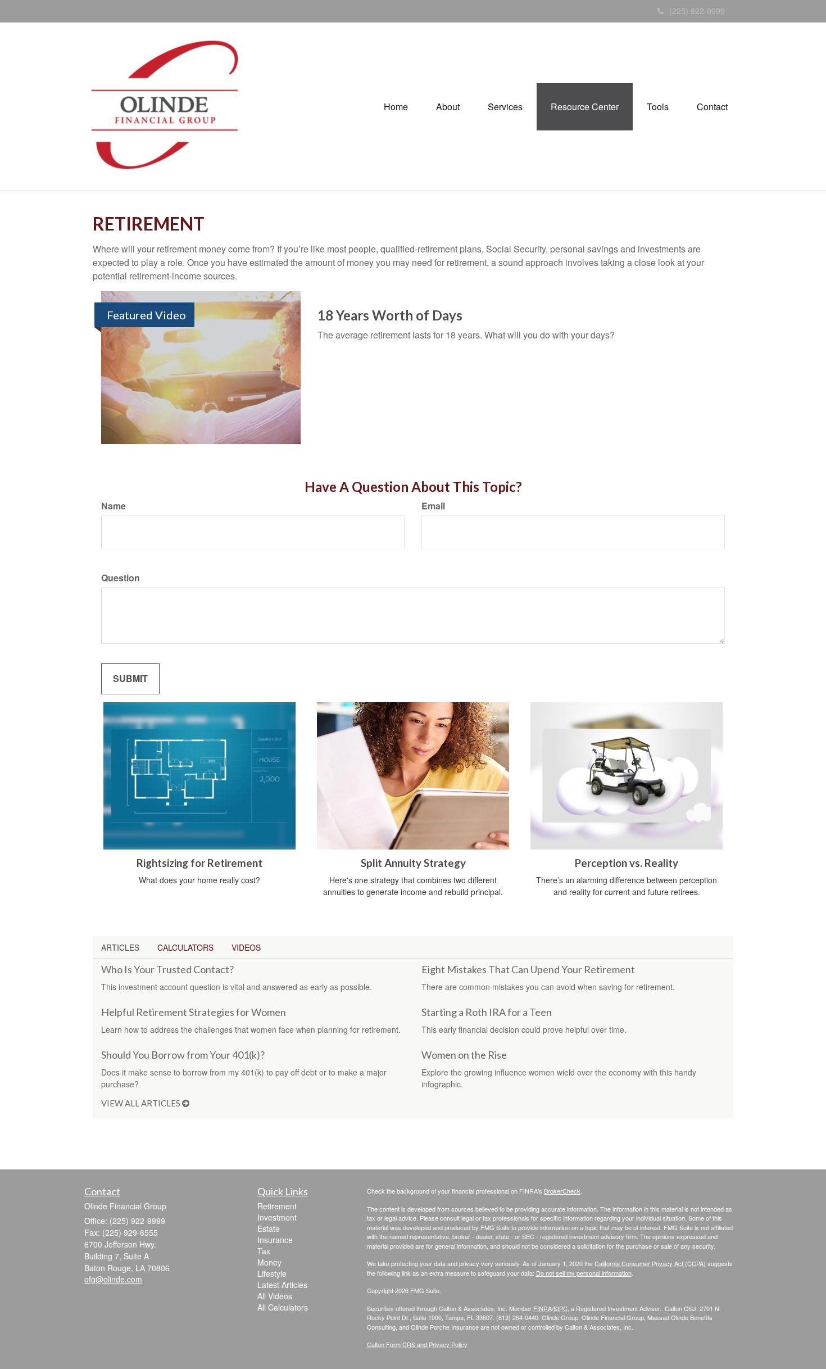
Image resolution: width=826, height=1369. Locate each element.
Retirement (277, 1206)
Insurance (275, 1239)
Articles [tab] (120, 947)
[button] (448, 106)
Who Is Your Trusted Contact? (167, 969)
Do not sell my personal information (584, 1272)
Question (120, 578)
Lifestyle (272, 1273)
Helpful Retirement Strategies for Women (193, 1012)
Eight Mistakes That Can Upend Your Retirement (528, 969)
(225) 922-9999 (697, 10)
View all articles (141, 1103)
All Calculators (282, 1307)
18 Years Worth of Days (389, 315)
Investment (277, 1217)
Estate (268, 1228)
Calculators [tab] (185, 947)
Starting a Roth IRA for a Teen (486, 1012)
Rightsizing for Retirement (199, 863)
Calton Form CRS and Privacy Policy (417, 1344)
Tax (263, 1251)
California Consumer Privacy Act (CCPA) (650, 1263)
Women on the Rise (464, 1055)
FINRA (542, 1308)
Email (433, 506)
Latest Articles (282, 1284)
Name (113, 506)
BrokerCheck (562, 1190)
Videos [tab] (246, 947)
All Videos (274, 1296)
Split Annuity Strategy (413, 863)
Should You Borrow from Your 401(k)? (183, 1055)
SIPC (560, 1308)
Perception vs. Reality (626, 863)
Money (269, 1262)
